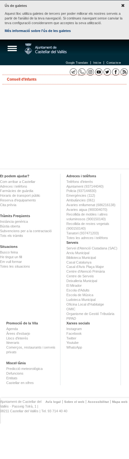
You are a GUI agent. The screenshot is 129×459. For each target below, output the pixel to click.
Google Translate (77, 62)
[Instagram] (90, 72)
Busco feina (9, 252)
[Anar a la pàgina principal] (45, 49)
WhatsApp (74, 347)
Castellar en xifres (20, 383)
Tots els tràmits (11, 236)
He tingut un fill (11, 257)
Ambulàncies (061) (80, 200)
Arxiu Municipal (77, 253)
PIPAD (71, 318)
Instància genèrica (14, 221)
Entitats (12, 378)
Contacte (112, 62)
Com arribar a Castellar (17, 182)
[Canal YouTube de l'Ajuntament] (98, 72)
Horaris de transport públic (20, 195)
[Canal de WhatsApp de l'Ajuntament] (81, 72)
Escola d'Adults (78, 290)
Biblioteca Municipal (81, 257)
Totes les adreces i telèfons (87, 238)
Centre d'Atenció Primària (85, 271)
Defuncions (14, 373)
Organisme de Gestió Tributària (90, 314)
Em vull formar (11, 262)
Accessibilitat (98, 401)
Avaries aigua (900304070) (86, 209)
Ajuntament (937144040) (85, 186)
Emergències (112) (80, 195)
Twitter (71, 338)
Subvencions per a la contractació (26, 231)
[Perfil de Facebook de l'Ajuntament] (115, 72)
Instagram (74, 329)
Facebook (74, 333)
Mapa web (119, 401)
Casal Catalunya (78, 262)
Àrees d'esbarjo (18, 333)
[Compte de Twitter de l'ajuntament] (107, 72)
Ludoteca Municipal (80, 300)
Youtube (72, 342)
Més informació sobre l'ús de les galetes (38, 31)
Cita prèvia (8, 205)
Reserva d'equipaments (18, 200)
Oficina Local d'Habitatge (85, 304)
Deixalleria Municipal (81, 281)
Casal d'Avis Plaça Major (85, 267)
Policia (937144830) (81, 191)
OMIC (70, 309)
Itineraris (12, 342)
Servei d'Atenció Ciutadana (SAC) (91, 248)
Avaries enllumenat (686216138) (91, 205)
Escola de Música (79, 295)
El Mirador (74, 285)
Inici (96, 62)
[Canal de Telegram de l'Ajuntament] (73, 72)
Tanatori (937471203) (82, 233)
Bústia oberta (10, 226)
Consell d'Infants (22, 79)
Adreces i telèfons (13, 186)
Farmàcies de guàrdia (16, 191)
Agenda (12, 329)
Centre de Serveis (80, 276)
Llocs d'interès (17, 338)
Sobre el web (74, 401)
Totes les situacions (15, 266)
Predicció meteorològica (24, 369)
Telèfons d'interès (79, 182)
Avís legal (53, 401)
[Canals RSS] (124, 72)
